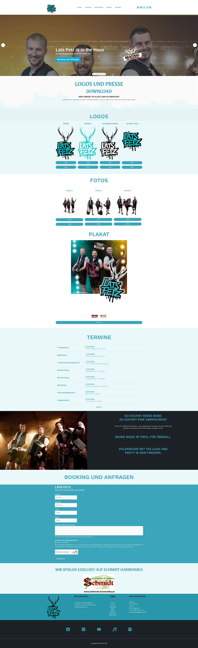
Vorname (58, 494)
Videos (109, 7)
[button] (3, 45)
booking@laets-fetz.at (139, 612)
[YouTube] (99, 629)
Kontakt (118, 7)
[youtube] (144, 7)
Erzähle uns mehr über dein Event (65, 525)
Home (79, 7)
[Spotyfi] (130, 629)
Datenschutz (112, 615)
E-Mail (57, 510)
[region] (99, 45)
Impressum (112, 613)
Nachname (58, 502)
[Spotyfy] (150, 7)
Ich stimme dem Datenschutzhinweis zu (67, 540)
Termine (88, 7)
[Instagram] (141, 7)
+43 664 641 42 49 (138, 610)
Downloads (99, 7)
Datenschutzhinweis (63, 542)
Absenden (60, 559)
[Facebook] (138, 7)
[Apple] (147, 7)
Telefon (57, 517)
